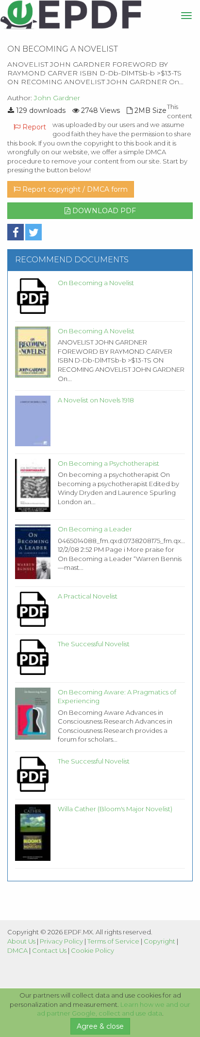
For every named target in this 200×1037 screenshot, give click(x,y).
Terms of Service (113, 941)
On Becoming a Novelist (96, 283)
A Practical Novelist (87, 596)
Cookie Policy (92, 950)
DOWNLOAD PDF (103, 210)
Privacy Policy (61, 941)
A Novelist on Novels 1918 (96, 400)
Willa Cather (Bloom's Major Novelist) (115, 809)
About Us (21, 941)
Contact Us (49, 950)
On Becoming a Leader (95, 529)
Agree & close (100, 1026)
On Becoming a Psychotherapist (108, 463)
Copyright (159, 941)
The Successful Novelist (94, 644)
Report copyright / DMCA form (74, 189)
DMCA (17, 950)
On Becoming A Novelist (96, 331)
